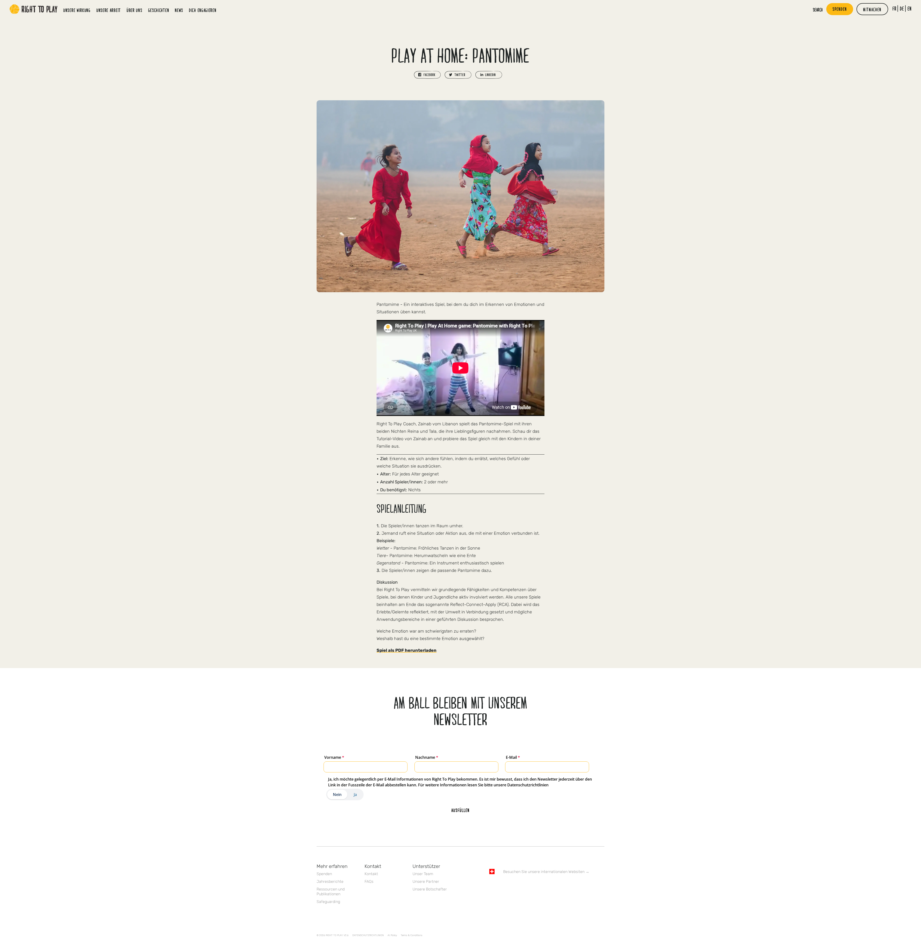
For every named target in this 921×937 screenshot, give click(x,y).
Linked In (522, 885)
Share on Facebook (427, 75)
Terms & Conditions (411, 935)
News (179, 10)
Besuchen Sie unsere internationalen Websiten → (546, 871)
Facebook (492, 885)
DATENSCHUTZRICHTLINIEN (368, 935)
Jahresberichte (330, 881)
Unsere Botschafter (430, 889)
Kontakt (371, 874)
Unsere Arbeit (108, 10)
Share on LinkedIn (488, 75)
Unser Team (423, 874)
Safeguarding (328, 901)
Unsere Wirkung (77, 10)
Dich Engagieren (203, 10)
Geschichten (158, 10)
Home (34, 9)
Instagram (512, 885)
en (910, 8)
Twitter (502, 885)
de (902, 8)
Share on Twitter (458, 75)
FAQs (369, 881)
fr (894, 8)
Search (818, 9)
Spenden (324, 874)
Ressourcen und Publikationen (331, 891)
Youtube (532, 885)
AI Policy (392, 935)
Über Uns (134, 10)
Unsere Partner (426, 881)
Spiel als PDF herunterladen (407, 650)
